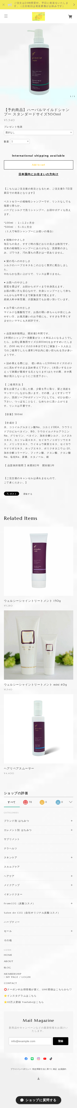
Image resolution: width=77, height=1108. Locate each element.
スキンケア (10, 857)
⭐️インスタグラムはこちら (20, 995)
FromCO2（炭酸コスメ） (19, 903)
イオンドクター (13, 894)
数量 (6, 141)
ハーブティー (12, 921)
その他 (8, 940)
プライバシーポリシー (21, 1069)
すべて (12, 802)
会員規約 (62, 1069)
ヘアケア (9, 875)
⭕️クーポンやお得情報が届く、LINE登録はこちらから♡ (38, 989)
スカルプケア (12, 866)
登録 (60, 1041)
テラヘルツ (10, 848)
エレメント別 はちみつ (18, 830)
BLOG (7, 967)
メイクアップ (12, 885)
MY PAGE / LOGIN (18, 977)
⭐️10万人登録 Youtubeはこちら (24, 1002)
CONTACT (10, 983)
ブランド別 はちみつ (16, 820)
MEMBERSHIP (13, 974)
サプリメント (12, 839)
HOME (8, 955)
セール (8, 931)
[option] (38, 61)
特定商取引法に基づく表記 (44, 1069)
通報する (27, 494)
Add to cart (38, 164)
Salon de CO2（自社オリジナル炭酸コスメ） (32, 912)
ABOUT (8, 961)
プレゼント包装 (13, 126)
